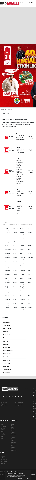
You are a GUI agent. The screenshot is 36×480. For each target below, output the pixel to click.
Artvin (7, 237)
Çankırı (14, 249)
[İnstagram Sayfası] (7, 396)
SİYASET (3, 428)
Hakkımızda (4, 402)
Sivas (29, 295)
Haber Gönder (18, 406)
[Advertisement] (18, 25)
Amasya (15, 232)
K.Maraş (7, 270)
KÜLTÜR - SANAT (3, 434)
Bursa (29, 245)
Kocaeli (14, 278)
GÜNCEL (22, 2)
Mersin (29, 282)
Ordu (6, 291)
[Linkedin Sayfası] (13, 396)
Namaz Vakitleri (7, 328)
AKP (2, 438)
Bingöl (29, 241)
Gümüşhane (16, 262)
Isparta (14, 266)
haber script (3, 478)
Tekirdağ (22, 299)
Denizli (29, 249)
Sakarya (30, 291)
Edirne (22, 253)
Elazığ (29, 253)
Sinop (21, 295)
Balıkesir (22, 237)
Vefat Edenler (6, 363)
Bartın (29, 237)
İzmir (29, 266)
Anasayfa (3, 109)
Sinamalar (6, 344)
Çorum (22, 249)
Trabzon (7, 303)
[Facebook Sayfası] (2, 396)
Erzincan (7, 257)
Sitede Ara (3, 456)
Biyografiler (6, 366)
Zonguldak (23, 307)
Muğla (7, 287)
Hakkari (22, 262)
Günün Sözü (6, 372)
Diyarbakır (8, 253)
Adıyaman (15, 228)
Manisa (15, 282)
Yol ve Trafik (6, 325)
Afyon (21, 228)
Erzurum (15, 257)
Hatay (29, 262)
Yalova (7, 307)
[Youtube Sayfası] (10, 396)
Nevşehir (22, 287)
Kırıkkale (22, 274)
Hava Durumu (6, 322)
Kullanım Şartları (19, 402)
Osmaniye (15, 291)
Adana (7, 228)
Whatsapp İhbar (19, 404)
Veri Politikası (4, 406)
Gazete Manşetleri (8, 350)
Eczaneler (5, 338)
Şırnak (14, 299)
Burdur (22, 245)
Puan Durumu (6, 334)
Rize (21, 291)
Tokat (29, 299)
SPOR (2, 432)
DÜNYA (3, 437)
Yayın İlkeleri (4, 404)
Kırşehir (29, 274)
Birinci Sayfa (6, 360)
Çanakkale (8, 249)
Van (29, 303)
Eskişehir (22, 257)
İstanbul (22, 266)
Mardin (22, 282)
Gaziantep (30, 257)
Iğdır (6, 266)
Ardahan (30, 232)
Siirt (14, 295)
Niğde (29, 287)
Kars (29, 270)
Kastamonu (8, 274)
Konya (21, 278)
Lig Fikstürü (13, 436)
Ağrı (29, 228)
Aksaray (7, 232)
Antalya (22, 232)
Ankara (7, 312)
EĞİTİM (3, 430)
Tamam (27, 478)
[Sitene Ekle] (22, 396)
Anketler (3, 458)
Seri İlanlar (6, 357)
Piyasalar (5, 331)
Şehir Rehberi (13, 446)
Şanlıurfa (7, 299)
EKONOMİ (3, 426)
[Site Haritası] (19, 396)
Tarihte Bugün (7, 369)
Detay (20, 478)
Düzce (14, 253)
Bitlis (6, 245)
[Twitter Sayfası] (4, 396)
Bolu (14, 245)
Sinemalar (13, 442)
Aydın (14, 237)
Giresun (7, 262)
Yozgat (15, 307)
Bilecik (22, 241)
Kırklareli (30, 307)
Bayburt (15, 241)
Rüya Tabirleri (6, 347)
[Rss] (16, 396)
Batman (7, 241)
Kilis (6, 278)
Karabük (15, 270)
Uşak (21, 303)
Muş (14, 287)
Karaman (22, 270)
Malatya (7, 282)
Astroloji (5, 341)
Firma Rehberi (6, 353)
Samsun (7, 295)
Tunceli (14, 303)
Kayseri (15, 274)
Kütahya (30, 278)
